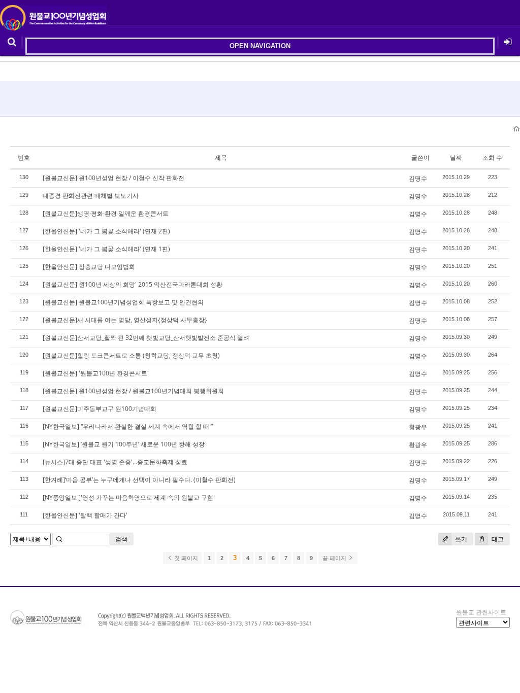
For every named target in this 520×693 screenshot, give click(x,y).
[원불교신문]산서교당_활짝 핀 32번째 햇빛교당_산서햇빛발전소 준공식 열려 (146, 337)
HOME (517, 128)
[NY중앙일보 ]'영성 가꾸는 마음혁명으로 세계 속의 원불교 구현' (129, 497)
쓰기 (460, 539)
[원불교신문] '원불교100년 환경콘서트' (96, 373)
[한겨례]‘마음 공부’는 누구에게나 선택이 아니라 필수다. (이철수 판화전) (139, 479)
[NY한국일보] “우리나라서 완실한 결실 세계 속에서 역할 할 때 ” (128, 426)
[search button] (12, 40)
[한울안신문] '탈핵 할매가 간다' (85, 515)
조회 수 (492, 157)
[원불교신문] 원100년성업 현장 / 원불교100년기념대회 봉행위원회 (133, 391)
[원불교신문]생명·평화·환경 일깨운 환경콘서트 (106, 213)
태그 (497, 539)
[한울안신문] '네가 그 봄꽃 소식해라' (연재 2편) (106, 231)
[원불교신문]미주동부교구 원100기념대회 (99, 408)
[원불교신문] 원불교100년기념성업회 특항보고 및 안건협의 (123, 302)
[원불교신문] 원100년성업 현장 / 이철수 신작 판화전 (113, 178)
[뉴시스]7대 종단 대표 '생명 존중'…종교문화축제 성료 (115, 462)
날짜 (456, 157)
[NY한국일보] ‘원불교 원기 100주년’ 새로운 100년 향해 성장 (124, 444)
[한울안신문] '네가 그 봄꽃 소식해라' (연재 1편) (106, 249)
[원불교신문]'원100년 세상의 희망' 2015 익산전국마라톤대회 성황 (132, 284)
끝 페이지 (335, 558)
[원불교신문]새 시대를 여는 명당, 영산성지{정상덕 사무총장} (125, 320)
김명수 (418, 178)
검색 (121, 539)
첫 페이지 (185, 558)
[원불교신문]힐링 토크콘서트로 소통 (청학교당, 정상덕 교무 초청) (131, 355)
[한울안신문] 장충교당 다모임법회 (89, 266)
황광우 (418, 427)
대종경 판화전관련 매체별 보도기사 (91, 195)
